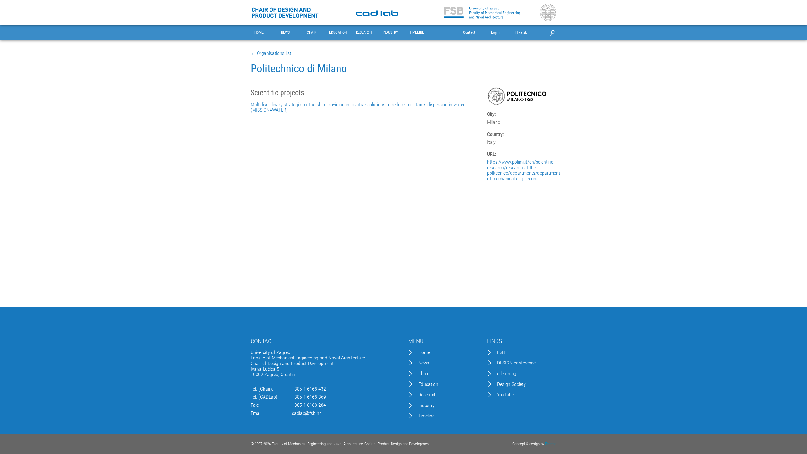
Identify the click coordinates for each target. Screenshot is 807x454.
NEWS (285, 33)
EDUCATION (338, 33)
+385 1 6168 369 (309, 397)
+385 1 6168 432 (309, 389)
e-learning (506, 373)
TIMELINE (416, 33)
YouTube (505, 395)
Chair (423, 373)
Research (427, 395)
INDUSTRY (390, 33)
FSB (501, 352)
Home (424, 352)
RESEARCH (364, 33)
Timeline (426, 416)
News (423, 363)
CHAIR (311, 33)
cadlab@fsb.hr (306, 413)
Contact (469, 33)
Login (495, 33)
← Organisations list (271, 53)
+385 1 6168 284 (309, 405)
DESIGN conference (516, 363)
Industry (426, 405)
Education (428, 384)
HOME (259, 33)
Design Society (511, 384)
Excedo (550, 443)
